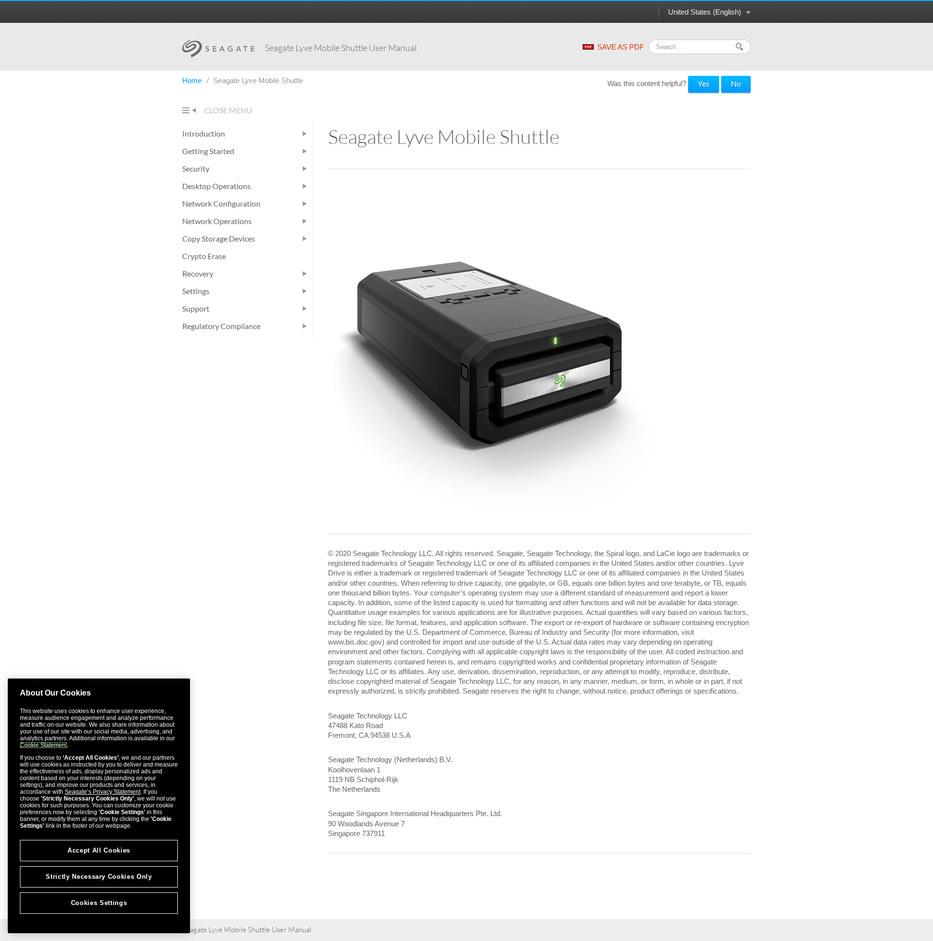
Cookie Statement (43, 745)
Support (195, 308)
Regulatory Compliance (221, 326)
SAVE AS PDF (620, 47)
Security (195, 168)
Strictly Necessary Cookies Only (99, 876)
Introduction (203, 133)
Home (193, 80)
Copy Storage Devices (218, 238)
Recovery (197, 273)
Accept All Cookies (99, 850)
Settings (195, 291)
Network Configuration (221, 203)
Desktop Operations (216, 186)
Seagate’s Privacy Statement (102, 791)
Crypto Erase (204, 256)
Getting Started (208, 151)
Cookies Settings (99, 902)
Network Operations (217, 221)
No (736, 83)
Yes (703, 83)
